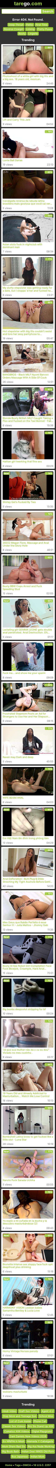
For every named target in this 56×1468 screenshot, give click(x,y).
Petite (29, 24)
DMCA (27, 1465)
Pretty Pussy (44, 29)
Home (8, 1465)
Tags (18, 1465)
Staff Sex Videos (29, 1411)
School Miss (46, 1416)
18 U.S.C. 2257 (42, 1465)
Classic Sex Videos (14, 1426)
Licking (30, 29)
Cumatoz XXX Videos (16, 1431)
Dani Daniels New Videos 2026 (28, 1436)
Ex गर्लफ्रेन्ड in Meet (13, 1441)
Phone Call (40, 1421)
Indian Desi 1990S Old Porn (38, 1451)
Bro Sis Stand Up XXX (40, 1426)
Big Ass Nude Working (41, 1446)
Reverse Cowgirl (13, 29)
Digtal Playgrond (42, 1431)
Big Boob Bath (10, 1451)
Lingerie (33, 33)
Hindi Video (9, 1411)
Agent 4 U (48, 1411)
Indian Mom (37, 1456)
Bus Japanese (20, 1456)
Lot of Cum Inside (20, 1421)
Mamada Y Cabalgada (40, 1441)
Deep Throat (16, 24)
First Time (41, 24)
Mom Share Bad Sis (13, 1446)
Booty (22, 33)
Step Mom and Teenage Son (19, 1416)
